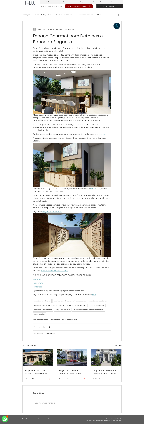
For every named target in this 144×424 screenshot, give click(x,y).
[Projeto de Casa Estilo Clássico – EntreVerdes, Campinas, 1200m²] (38, 357)
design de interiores (62, 310)
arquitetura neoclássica (98, 301)
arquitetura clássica (97, 305)
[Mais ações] (109, 29)
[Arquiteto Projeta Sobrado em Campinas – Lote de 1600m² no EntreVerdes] (106, 357)
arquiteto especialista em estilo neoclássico (70, 301)
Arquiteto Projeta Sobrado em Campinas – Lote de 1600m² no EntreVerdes (106, 372)
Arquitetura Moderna (85, 15)
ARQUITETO (46, 6)
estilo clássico (55, 320)
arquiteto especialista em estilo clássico (49, 305)
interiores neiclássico (69, 320)
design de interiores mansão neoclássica (89, 310)
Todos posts (26, 15)
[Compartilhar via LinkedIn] (44, 327)
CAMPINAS (57, 6)
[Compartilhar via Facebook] (34, 327)
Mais (99, 15)
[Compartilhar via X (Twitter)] (39, 327)
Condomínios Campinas (64, 15)
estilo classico (39, 314)
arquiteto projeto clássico (76, 305)
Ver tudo (118, 345)
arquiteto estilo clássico (43, 310)
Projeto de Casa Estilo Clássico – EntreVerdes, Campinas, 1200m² (36, 372)
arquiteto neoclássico (42, 301)
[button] (119, 15)
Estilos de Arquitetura (43, 15)
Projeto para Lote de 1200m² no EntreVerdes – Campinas (71, 372)
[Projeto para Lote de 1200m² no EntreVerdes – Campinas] (72, 357)
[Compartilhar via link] (49, 327)
